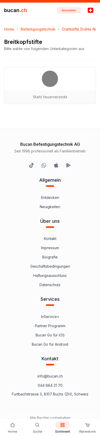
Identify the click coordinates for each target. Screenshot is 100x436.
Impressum (50, 248)
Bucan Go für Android (50, 344)
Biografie (50, 257)
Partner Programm (50, 326)
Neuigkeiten (50, 207)
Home (9, 29)
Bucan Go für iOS (50, 335)
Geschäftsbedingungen (50, 266)
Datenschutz (50, 285)
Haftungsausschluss (50, 275)
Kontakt (50, 238)
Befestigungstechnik (38, 29)
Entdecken (50, 197)
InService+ (50, 316)
